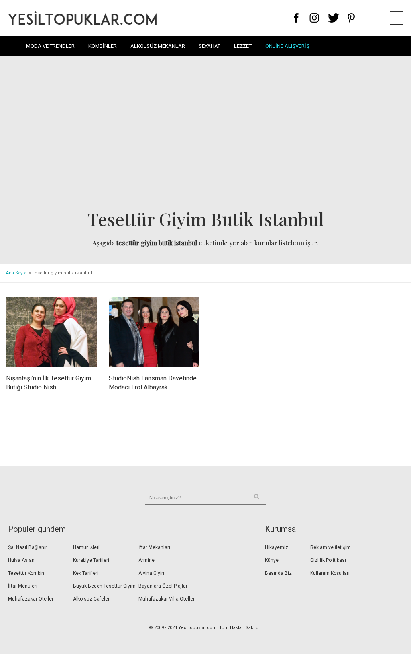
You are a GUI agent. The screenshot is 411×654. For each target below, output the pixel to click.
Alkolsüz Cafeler (91, 599)
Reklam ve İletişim (330, 547)
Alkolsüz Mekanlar (157, 46)
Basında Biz (278, 573)
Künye (272, 560)
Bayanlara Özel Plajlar (162, 586)
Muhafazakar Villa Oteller (166, 599)
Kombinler (102, 46)
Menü (396, 18)
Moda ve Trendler (50, 46)
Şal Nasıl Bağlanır (27, 547)
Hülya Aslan (21, 560)
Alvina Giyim (152, 573)
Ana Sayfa (16, 273)
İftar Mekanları (154, 547)
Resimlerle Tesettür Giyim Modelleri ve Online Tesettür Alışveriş (82, 18)
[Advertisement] (205, 135)
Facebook (296, 18)
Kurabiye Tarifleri (91, 560)
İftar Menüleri (22, 586)
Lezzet (243, 46)
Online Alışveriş (287, 46)
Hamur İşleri (86, 547)
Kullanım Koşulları (330, 573)
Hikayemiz (276, 547)
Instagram (314, 18)
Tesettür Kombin (26, 573)
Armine (146, 560)
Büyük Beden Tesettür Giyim (104, 586)
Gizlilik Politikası (328, 560)
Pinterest (351, 18)
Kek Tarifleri (85, 573)
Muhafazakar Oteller (30, 599)
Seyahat (209, 46)
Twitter (334, 18)
